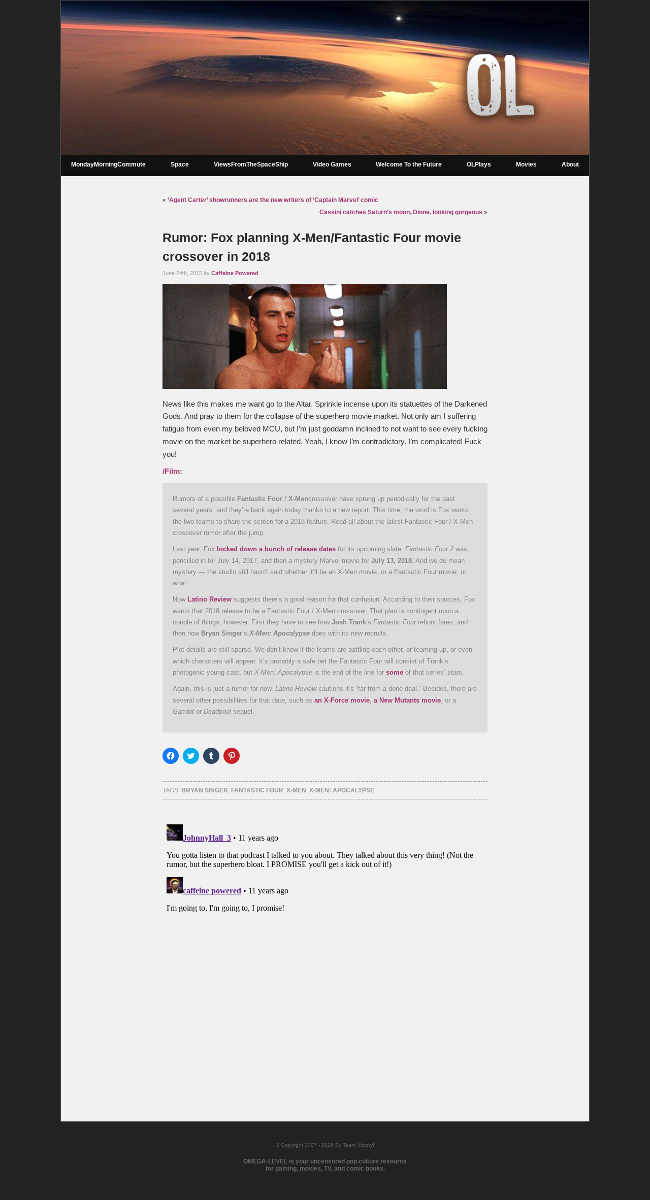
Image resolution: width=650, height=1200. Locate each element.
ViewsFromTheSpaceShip (251, 164)
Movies (526, 164)
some (394, 672)
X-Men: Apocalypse (341, 790)
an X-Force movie (342, 700)
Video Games (332, 164)
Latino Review (209, 599)
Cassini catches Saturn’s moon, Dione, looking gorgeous (400, 212)
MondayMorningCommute (108, 164)
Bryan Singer (204, 790)
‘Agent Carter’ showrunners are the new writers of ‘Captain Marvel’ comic (273, 200)
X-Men (296, 790)
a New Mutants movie (407, 700)
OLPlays (479, 164)
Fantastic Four (257, 790)
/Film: (172, 472)
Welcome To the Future (409, 164)
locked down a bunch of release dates (276, 549)
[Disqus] (325, 947)
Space (180, 164)
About (570, 164)
